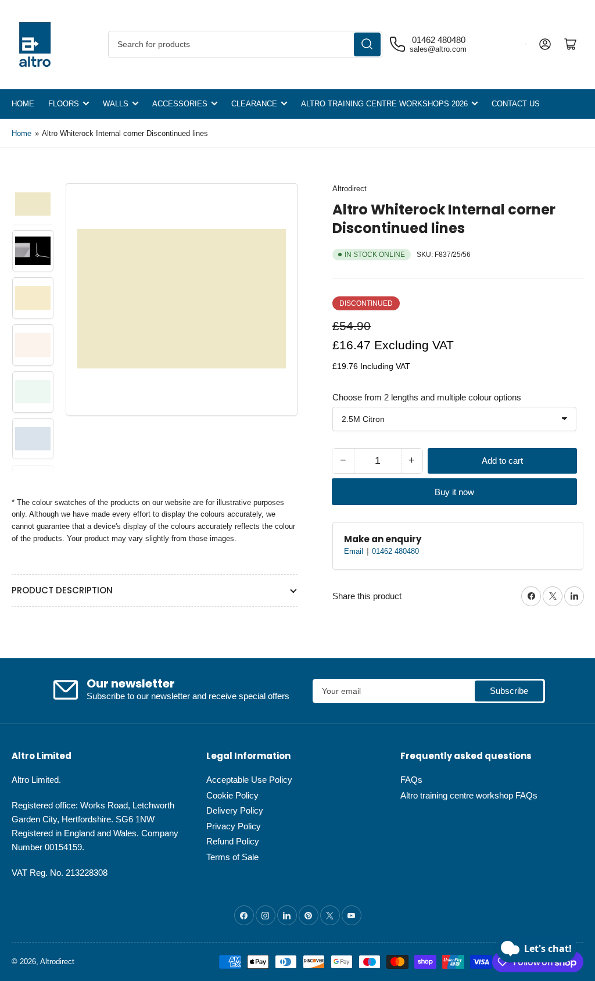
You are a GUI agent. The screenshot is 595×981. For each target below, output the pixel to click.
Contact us (516, 103)
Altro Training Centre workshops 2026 (384, 103)
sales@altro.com (438, 49)
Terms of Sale (232, 857)
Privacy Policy (233, 826)
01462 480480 (395, 551)
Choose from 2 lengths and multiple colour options (426, 397)
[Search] (367, 44)
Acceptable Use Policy (249, 780)
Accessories (179, 103)
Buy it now (454, 492)
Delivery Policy (234, 810)
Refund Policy (232, 841)
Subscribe (509, 691)
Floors (63, 103)
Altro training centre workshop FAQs (468, 795)
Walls (115, 103)
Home (23, 103)
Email (354, 551)
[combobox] (245, 44)
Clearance (254, 103)
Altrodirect (349, 188)
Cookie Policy (232, 795)
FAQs (411, 780)
